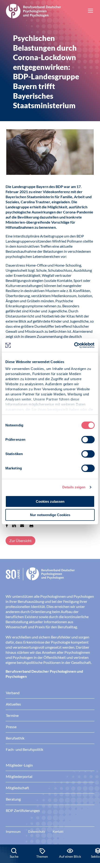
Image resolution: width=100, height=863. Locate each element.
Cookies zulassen (50, 501)
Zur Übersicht (20, 540)
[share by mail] (22, 525)
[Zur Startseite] (33, 10)
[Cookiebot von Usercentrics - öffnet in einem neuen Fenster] (74, 345)
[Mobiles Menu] (90, 11)
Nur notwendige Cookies (50, 515)
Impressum (13, 831)
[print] (31, 525)
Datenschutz (36, 831)
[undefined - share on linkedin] (14, 525)
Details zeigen (73, 487)
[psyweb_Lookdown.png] (50, 153)
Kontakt (58, 831)
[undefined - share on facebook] (7, 525)
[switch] (88, 439)
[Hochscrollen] (91, 828)
